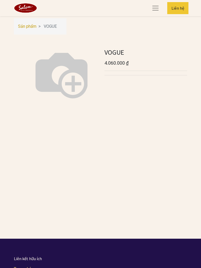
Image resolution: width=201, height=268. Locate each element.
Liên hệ (177, 8)
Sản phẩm (27, 26)
